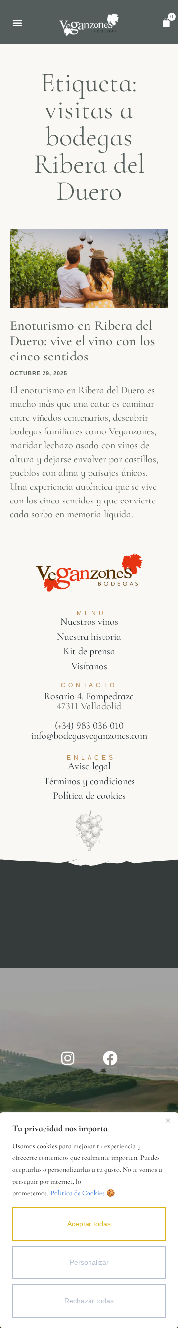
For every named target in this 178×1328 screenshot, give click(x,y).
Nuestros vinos (89, 622)
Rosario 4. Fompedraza (89, 696)
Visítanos (89, 666)
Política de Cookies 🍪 (82, 1193)
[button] (17, 22)
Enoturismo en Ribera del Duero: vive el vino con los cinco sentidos (82, 340)
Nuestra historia (89, 637)
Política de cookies (89, 796)
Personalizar (89, 1262)
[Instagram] (67, 1058)
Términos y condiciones (89, 781)
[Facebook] (110, 1058)
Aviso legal (89, 766)
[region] (89, 1220)
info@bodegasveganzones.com (89, 736)
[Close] (168, 1120)
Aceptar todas (89, 1224)
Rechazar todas (89, 1301)
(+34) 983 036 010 (89, 726)
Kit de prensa (89, 651)
